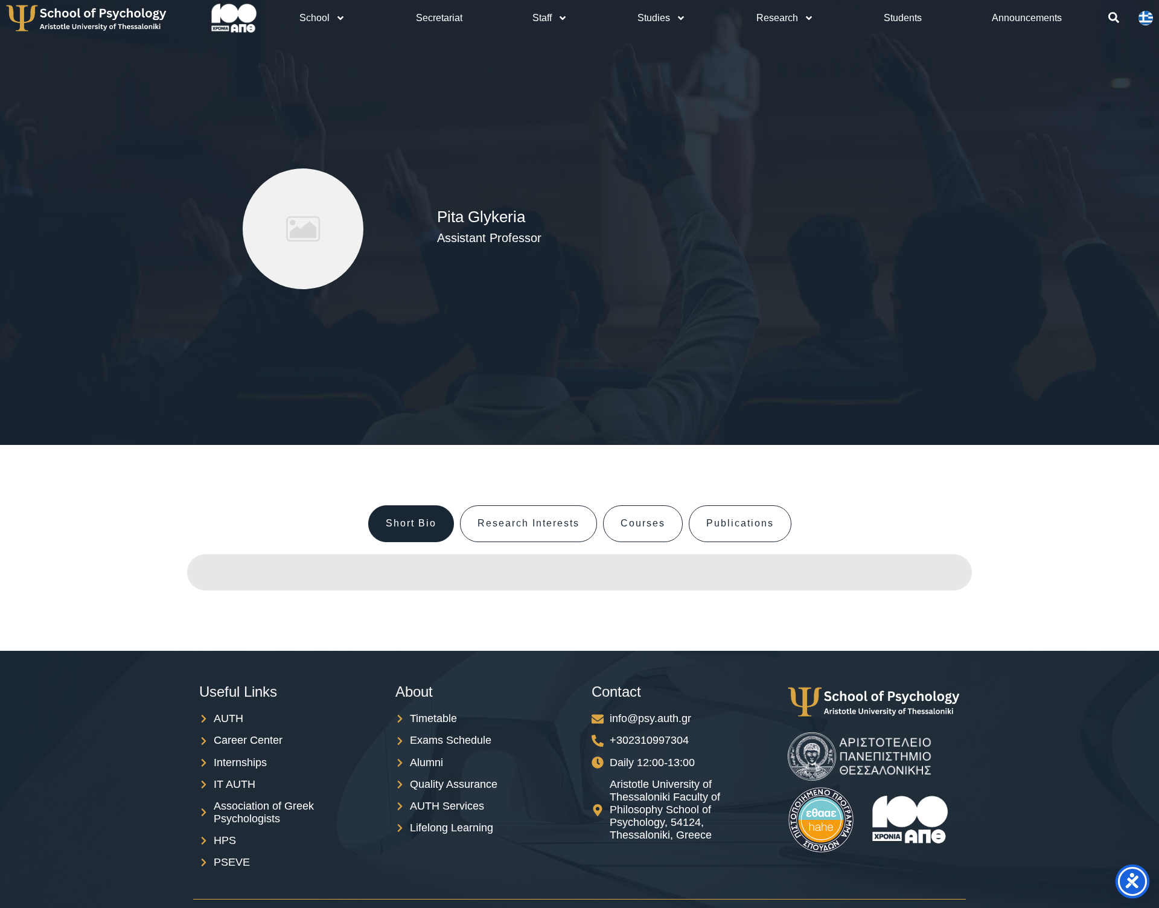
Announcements (1027, 18)
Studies (653, 18)
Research (777, 18)
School (314, 18)
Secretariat (439, 18)
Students (903, 18)
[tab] (411, 523)
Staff (542, 18)
